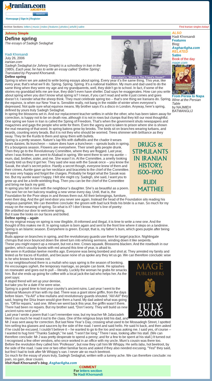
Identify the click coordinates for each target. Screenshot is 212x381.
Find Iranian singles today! (194, 26)
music (36, 26)
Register (35, 18)
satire (81, 26)
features (53, 26)
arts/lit (73, 26)
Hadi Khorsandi (16, 54)
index (44, 26)
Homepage (12, 18)
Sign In (24, 18)
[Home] (25, 11)
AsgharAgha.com (63, 363)
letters (27, 26)
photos (64, 26)
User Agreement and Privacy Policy (189, 125)
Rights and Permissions (188, 131)
